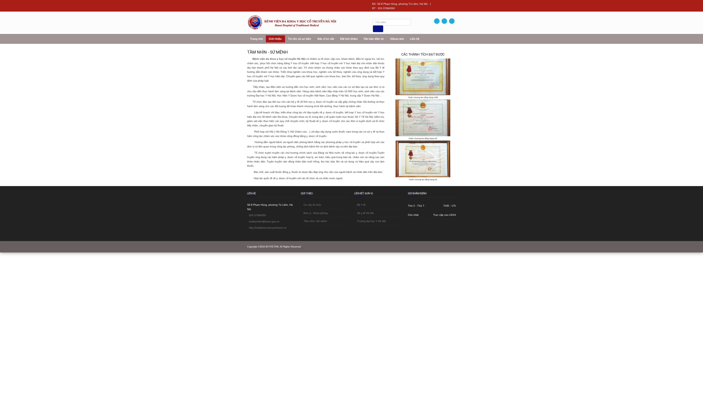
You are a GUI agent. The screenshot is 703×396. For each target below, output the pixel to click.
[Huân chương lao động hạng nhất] (422, 76)
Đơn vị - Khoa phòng (316, 213)
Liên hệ (414, 38)
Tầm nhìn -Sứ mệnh (315, 221)
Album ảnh (397, 38)
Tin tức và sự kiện (299, 38)
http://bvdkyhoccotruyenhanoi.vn (268, 227)
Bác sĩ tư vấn (325, 38)
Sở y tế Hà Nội (365, 213)
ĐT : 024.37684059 (383, 8)
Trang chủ (256, 38)
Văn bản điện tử (373, 38)
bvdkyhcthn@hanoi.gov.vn (264, 221)
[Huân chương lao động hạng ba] (422, 158)
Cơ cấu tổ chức (312, 204)
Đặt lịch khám (349, 38)
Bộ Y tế (361, 204)
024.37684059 (257, 215)
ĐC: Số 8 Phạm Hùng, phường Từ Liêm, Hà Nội (399, 3)
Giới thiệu (275, 38)
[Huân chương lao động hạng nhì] (422, 117)
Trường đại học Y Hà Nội (371, 221)
